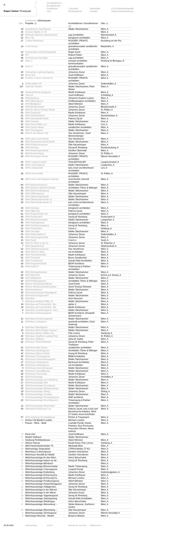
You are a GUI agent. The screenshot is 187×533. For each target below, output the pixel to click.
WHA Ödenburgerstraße (37, 196)
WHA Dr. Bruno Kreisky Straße (40, 109)
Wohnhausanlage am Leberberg (41, 379)
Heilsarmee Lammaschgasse (39, 72)
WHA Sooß (30, 240)
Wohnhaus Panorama (36, 374)
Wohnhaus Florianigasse (37, 356)
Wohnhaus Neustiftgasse (37, 371)
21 (22, 420)
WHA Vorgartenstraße (36, 263)
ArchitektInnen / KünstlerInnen (54, 4)
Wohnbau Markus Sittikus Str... (40, 333)
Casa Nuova (31, 46)
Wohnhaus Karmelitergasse (39, 368)
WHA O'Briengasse (34, 193)
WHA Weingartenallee (36, 272)
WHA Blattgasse (33, 104)
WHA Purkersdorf (33, 217)
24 (22, 498)
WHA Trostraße (32, 257)
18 (22, 489)
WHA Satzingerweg (34, 222)
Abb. (21, 23)
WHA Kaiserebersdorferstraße (40, 141)
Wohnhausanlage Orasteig (38, 394)
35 (22, 466)
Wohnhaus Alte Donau (36, 347)
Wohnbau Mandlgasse (36, 327)
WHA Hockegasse (34, 130)
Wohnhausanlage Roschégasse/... (42, 400)
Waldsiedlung (32, 98)
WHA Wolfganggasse (35, 281)
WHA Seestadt (32, 231)
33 (22, 449)
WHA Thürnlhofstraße (35, 255)
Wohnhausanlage (34, 377)
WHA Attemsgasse (34, 101)
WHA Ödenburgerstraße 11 (38, 199)
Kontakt (93, 11)
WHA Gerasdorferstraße (37, 118)
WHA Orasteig (32, 208)
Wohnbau (30, 298)
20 (22, 451)
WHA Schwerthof (33, 228)
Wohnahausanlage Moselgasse (41, 292)
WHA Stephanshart (34, 246)
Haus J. (29, 61)
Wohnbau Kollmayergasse (38, 313)
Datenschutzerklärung (122, 11)
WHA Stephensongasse (37, 249)
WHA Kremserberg (34, 153)
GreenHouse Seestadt (36, 58)
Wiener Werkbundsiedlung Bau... (41, 286)
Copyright (73, 8)
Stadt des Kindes (33, 86)
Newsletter (95, 8)
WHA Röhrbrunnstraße (36, 219)
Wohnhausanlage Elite (36, 382)
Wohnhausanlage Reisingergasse (42, 397)
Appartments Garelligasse (38, 29)
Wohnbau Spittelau (34, 339)
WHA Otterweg (32, 211)
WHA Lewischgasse (35, 165)
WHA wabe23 (32, 266)
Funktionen (52, 8)
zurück (50, 525)
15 (22, 469)
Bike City (29, 38)
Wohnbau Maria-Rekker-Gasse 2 (41, 330)
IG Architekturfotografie (122, 8)
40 (22, 510)
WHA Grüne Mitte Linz (36, 124)
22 (22, 487)
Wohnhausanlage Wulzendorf (40, 406)
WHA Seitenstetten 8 (35, 234)
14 (22, 443)
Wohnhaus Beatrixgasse (37, 350)
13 (22, 434)
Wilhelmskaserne (33, 289)
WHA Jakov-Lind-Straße (37, 139)
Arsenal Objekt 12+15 (36, 32)
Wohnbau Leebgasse (36, 321)
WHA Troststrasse (34, 260)
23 (22, 481)
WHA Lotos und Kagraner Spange (42, 179)
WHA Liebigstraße (34, 168)
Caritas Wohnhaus (34, 40)
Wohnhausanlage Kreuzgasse (40, 385)
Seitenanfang (31, 525)
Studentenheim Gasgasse (38, 92)
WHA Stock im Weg (34, 252)
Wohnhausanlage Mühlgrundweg (41, 388)
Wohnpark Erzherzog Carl (38, 409)
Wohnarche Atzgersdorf (36, 295)
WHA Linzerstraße (34, 173)
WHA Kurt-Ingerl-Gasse (36, 156)
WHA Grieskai (32, 121)
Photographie (75, 11)
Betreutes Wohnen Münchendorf (41, 35)
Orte (49, 11)
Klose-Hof (30, 75)
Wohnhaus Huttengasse (37, 365)
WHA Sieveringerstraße (36, 237)
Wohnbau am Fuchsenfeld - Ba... (41, 304)
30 (22, 460)
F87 (27, 55)
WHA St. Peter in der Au (36, 243)
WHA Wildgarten (33, 278)
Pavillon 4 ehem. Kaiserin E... (39, 78)
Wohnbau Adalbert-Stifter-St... (39, 301)
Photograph (25, 11)
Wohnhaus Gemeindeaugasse (40, 359)
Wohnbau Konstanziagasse (39, 318)
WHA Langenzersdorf (35, 162)
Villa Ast (29, 95)
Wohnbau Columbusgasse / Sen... (42, 310)
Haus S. (29, 66)
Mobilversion (95, 525)
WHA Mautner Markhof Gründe (40, 187)
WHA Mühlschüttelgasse (37, 190)
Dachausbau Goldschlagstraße (40, 52)
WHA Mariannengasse (36, 185)
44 (22, 446)
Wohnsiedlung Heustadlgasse (40, 417)
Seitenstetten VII (33, 83)
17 (22, 437)
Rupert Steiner (11, 11)
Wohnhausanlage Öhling (37, 391)
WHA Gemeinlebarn (35, 115)
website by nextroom (77, 525)
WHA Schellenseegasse (37, 225)
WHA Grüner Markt (34, 127)
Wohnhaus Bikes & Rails (37, 353)
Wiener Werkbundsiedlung (38, 284)
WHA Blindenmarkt (34, 107)
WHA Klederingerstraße (37, 150)
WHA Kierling (31, 147)
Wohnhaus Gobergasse (37, 362)
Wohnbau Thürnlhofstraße (38, 342)
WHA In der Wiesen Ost (36, 133)
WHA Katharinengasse (36, 144)
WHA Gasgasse (33, 112)
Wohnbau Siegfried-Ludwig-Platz (41, 336)
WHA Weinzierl (32, 275)
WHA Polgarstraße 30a (36, 214)
